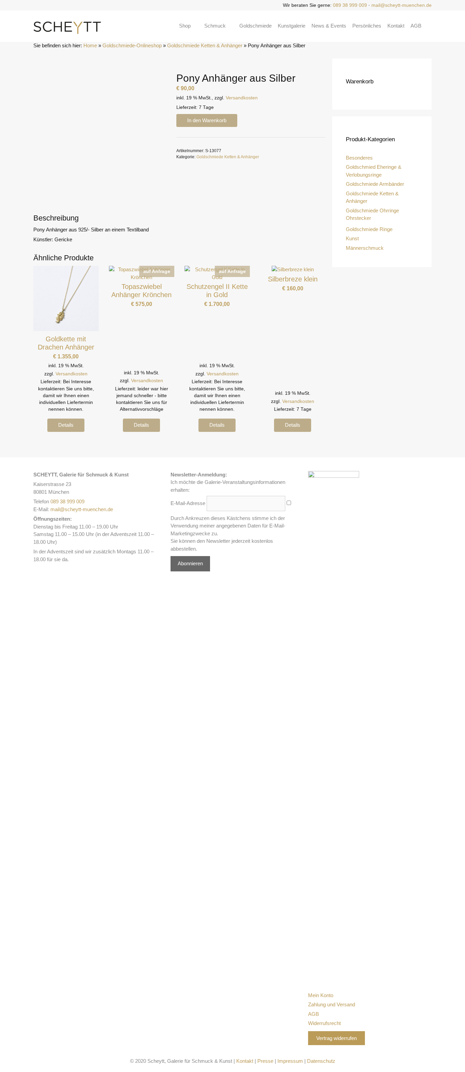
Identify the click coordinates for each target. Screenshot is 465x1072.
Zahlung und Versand (331, 1004)
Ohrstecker (358, 218)
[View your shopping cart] (430, 26)
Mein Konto (320, 995)
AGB (416, 26)
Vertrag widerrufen (336, 1038)
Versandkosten (242, 97)
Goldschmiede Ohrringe (372, 210)
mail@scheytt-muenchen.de (401, 5)
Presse (265, 1061)
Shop (185, 26)
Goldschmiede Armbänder (375, 184)
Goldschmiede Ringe (369, 229)
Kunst (352, 238)
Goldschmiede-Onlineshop (132, 45)
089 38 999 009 (350, 5)
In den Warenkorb (206, 120)
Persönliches (366, 26)
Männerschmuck (365, 248)
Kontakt (395, 26)
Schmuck (215, 26)
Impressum (290, 1061)
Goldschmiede (255, 26)
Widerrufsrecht (324, 1023)
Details (66, 425)
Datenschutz (321, 1061)
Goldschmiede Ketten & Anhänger (204, 45)
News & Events (328, 26)
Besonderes (359, 158)
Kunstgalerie (291, 26)
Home (90, 45)
